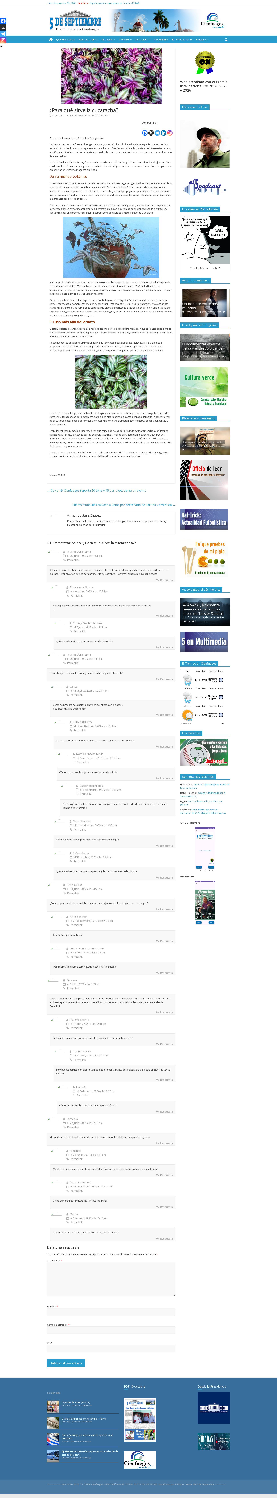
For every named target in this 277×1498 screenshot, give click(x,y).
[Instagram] (170, 130)
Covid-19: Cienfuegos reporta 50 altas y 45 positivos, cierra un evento (96, 490)
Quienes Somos (65, 39)
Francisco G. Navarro (214, 449)
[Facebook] (145, 130)
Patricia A (72, 1119)
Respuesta (166, 580)
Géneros (124, 39)
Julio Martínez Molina (213, 311)
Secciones (141, 39)
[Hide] (1, 46)
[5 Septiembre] (50, 39)
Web (49, 1342)
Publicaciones (87, 39)
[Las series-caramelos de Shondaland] (205, 290)
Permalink (73, 560)
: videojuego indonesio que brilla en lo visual (204, 609)
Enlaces (201, 39)
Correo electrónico (58, 1324)
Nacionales (161, 39)
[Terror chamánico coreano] (205, 335)
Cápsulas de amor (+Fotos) (76, 1402)
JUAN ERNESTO (82, 722)
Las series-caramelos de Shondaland (202, 305)
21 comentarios (102, 115)
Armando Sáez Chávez (80, 115)
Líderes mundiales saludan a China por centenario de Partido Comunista (123, 505)
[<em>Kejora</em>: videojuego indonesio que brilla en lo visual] (205, 600)
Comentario (54, 1260)
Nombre (52, 1306)
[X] (151, 130)
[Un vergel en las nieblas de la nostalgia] (205, 428)
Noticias (107, 39)
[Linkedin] (163, 130)
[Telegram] (157, 130)
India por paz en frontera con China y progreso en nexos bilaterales (125, 2)
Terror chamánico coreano (205, 352)
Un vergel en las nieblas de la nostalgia (205, 443)
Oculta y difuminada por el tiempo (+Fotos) (84, 1418)
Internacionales (182, 39)
